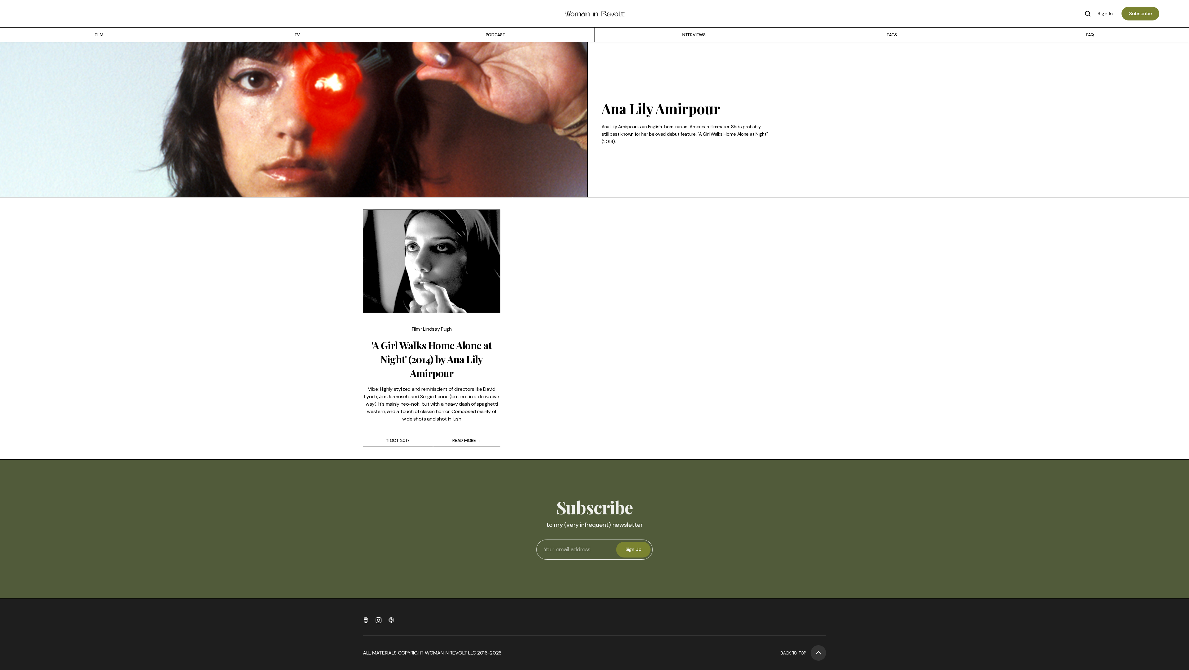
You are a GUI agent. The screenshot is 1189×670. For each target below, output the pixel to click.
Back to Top (793, 653)
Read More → (466, 440)
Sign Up (633, 549)
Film (416, 329)
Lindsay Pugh (437, 329)
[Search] (1087, 13)
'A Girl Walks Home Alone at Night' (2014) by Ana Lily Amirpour (432, 359)
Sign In (1105, 13)
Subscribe (1140, 13)
